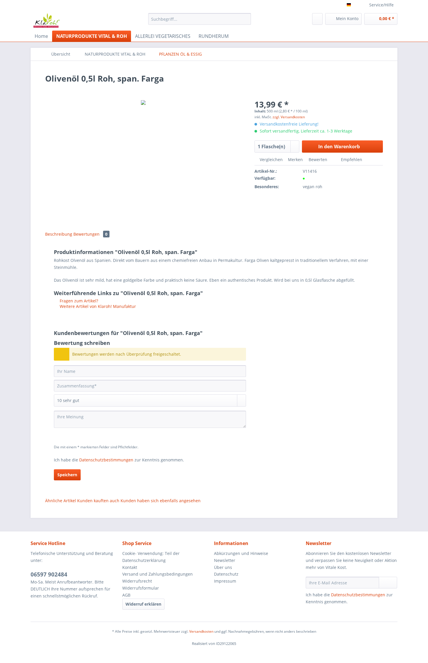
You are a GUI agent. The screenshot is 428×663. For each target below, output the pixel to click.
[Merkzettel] (317, 19)
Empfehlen (351, 159)
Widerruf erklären (143, 604)
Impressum (225, 581)
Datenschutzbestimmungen (106, 460)
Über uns (223, 567)
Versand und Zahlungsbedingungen (157, 574)
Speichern (67, 474)
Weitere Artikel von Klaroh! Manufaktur (97, 306)
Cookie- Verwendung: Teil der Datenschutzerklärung (151, 557)
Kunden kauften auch (98, 500)
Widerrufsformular (140, 588)
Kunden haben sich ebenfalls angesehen (161, 500)
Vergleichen (271, 159)
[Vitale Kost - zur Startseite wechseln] (46, 20)
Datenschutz (226, 574)
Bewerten (317, 159)
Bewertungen (90, 234)
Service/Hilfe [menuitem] (381, 5)
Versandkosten (201, 631)
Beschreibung (58, 234)
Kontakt (129, 567)
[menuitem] (199, 21)
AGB (126, 595)
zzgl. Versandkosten (289, 116)
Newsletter (224, 560)
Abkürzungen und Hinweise (241, 553)
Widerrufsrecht (137, 581)
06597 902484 (49, 574)
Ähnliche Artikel (60, 500)
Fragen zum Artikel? (78, 301)
